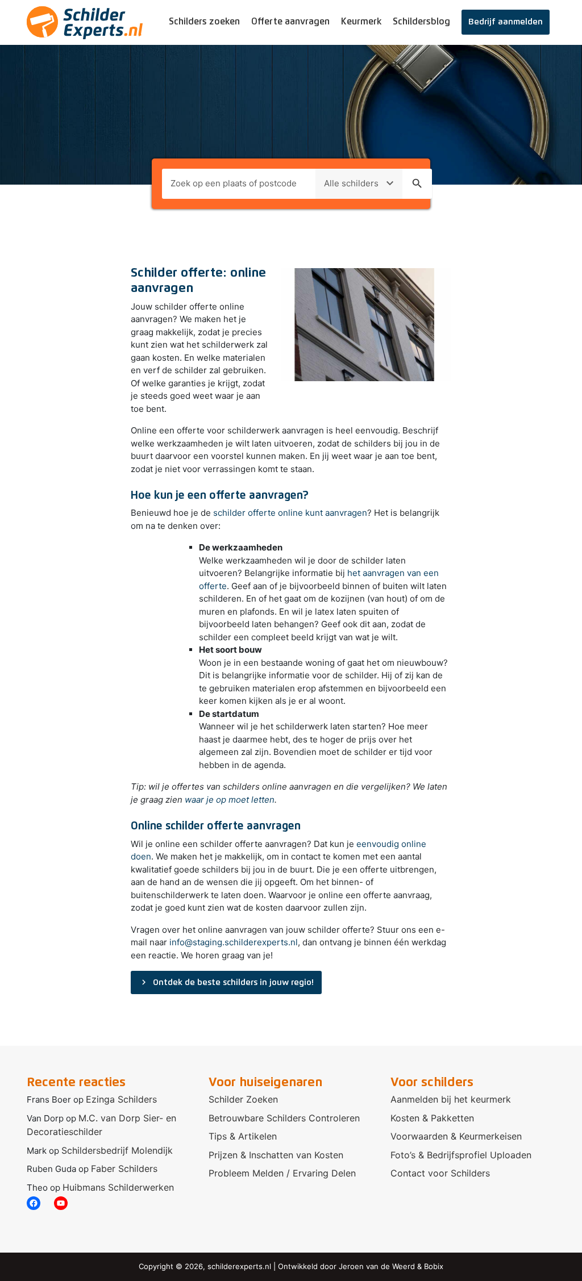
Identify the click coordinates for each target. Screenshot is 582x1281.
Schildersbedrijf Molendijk (117, 1150)
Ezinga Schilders (121, 1099)
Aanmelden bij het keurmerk (450, 1099)
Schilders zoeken (204, 21)
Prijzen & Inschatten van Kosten (276, 1155)
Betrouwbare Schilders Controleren (284, 1118)
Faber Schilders (124, 1168)
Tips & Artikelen (243, 1136)
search (417, 183)
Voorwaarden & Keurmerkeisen (456, 1136)
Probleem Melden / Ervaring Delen (282, 1173)
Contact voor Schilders (440, 1173)
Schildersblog (421, 21)
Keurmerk (361, 21)
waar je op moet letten (230, 799)
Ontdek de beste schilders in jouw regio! (226, 982)
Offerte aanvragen (290, 21)
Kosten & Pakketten (432, 1118)
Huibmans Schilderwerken (118, 1187)
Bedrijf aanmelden (505, 22)
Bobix (433, 1266)
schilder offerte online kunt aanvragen (290, 512)
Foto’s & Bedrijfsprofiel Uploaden (460, 1155)
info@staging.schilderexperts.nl (233, 942)
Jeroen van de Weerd (377, 1266)
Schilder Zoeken (243, 1099)
